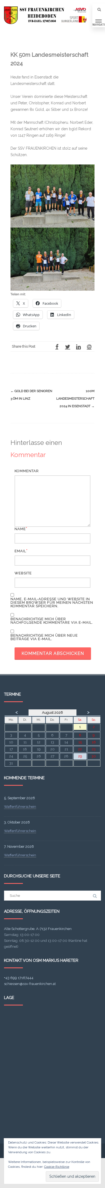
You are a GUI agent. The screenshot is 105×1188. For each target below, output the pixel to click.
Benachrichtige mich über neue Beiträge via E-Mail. (44, 637)
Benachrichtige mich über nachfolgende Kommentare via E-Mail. (51, 620)
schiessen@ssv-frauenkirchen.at (30, 984)
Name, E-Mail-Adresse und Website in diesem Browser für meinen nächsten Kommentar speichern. (51, 602)
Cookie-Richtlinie (56, 1167)
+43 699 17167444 (18, 978)
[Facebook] (56, 346)
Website (23, 573)
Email (20, 551)
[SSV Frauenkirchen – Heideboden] (46, 15)
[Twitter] (67, 346)
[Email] (89, 346)
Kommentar (27, 471)
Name (20, 529)
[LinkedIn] (78, 346)
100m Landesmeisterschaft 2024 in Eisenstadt (75, 398)
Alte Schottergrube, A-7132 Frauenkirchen (38, 929)
